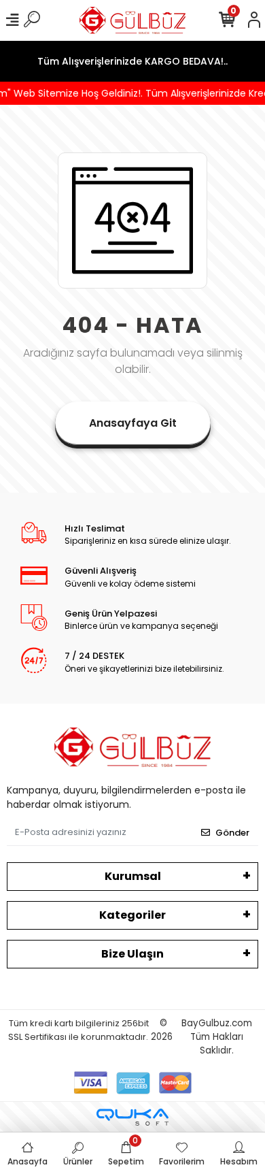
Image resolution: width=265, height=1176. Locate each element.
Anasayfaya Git (133, 423)
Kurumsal (133, 876)
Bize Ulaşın (132, 954)
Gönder (232, 832)
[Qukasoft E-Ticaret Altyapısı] (132, 1117)
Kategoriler (132, 915)
